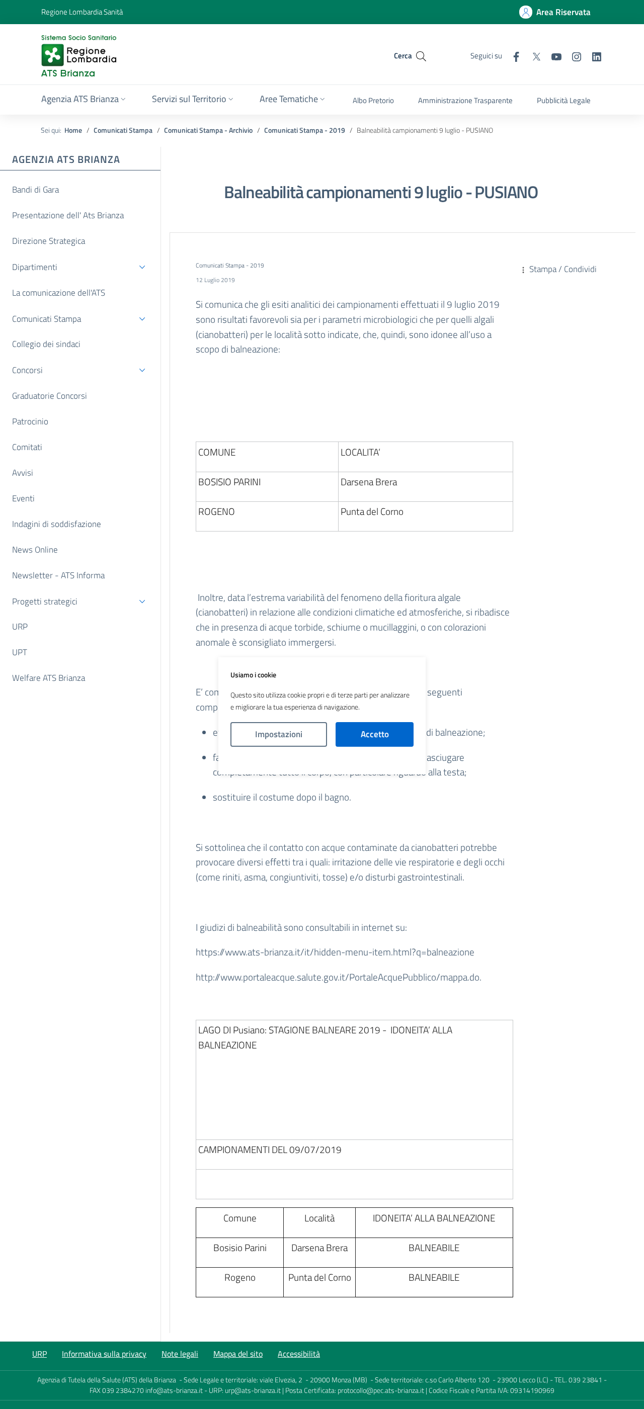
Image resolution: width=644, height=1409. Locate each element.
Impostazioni (278, 734)
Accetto (375, 734)
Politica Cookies (322, 760)
